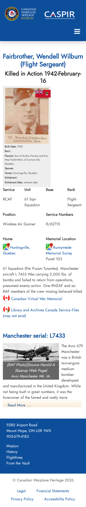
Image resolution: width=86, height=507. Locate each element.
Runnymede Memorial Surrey (59, 250)
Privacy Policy (22, 499)
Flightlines (14, 457)
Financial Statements (53, 491)
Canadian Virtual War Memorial (36, 299)
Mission (12, 446)
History (11, 451)
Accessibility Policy (59, 499)
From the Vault (18, 463)
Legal (21, 491)
